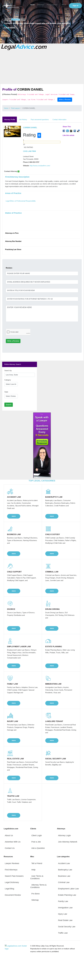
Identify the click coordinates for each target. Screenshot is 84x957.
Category (7, 380)
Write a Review (65, 99)
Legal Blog (9, 889)
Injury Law (62, 914)
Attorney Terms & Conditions (38, 886)
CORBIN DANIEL (30, 127)
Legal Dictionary (12, 882)
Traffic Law (63, 933)
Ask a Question (38, 848)
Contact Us (10, 848)
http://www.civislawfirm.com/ (40, 166)
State (6, 392)
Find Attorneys (11, 870)
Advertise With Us (12, 842)
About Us (9, 835)
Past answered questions (40, 119)
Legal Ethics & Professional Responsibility (21, 201)
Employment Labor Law (68, 889)
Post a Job (36, 842)
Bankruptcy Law (65, 870)
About (64, 5)
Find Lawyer (15, 108)
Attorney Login (64, 835)
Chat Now (9, 27)
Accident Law (64, 863)
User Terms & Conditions (36, 877)
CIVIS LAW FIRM (29, 151)
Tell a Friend (36, 863)
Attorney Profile (9, 119)
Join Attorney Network (67, 842)
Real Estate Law (65, 920)
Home (32, 5)
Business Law (64, 876)
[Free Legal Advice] (24, 47)
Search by (8, 370)
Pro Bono (35, 894)
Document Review (13, 895)
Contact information (59, 119)
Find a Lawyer (52, 5)
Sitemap (35, 900)
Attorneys (40, 5)
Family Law (63, 901)
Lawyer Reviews (12, 863)
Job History (23, 119)
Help (33, 870)
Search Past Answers (14, 876)
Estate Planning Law (67, 895)
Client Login (36, 835)
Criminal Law (63, 882)
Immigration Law (65, 908)
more (14, 516)
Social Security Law (66, 927)
